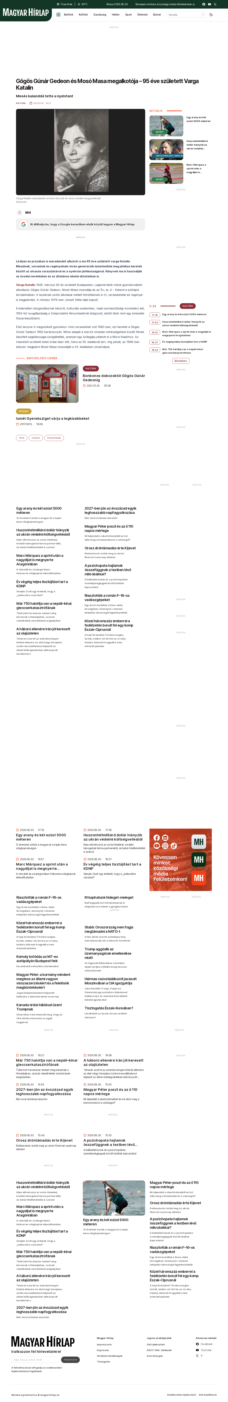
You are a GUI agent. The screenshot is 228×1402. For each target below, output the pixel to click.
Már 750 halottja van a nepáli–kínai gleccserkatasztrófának (182, 351)
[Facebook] (203, 4)
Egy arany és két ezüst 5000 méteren (198, 119)
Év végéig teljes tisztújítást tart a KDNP (184, 341)
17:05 (155, 322)
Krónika (24, 411)
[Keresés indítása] (202, 14)
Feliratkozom (70, 1359)
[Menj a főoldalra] (26, 12)
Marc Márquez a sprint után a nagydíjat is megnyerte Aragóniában (196, 172)
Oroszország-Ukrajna (170, 155)
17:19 (155, 315)
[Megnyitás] (58, 14)
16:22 (155, 349)
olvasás (36, 437)
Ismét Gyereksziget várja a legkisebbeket (52, 418)
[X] (215, 4)
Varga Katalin (25, 285)
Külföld (83, 14)
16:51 (155, 332)
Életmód (142, 14)
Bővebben (181, 360)
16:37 (155, 342)
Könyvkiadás (54, 437)
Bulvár (157, 14)
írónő (21, 437)
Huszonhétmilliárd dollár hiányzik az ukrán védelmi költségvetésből (197, 147)
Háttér (116, 14)
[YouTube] (209, 4)
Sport (128, 14)
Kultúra (91, 368)
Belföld (68, 14)
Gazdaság (99, 14)
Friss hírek (66, 4)
